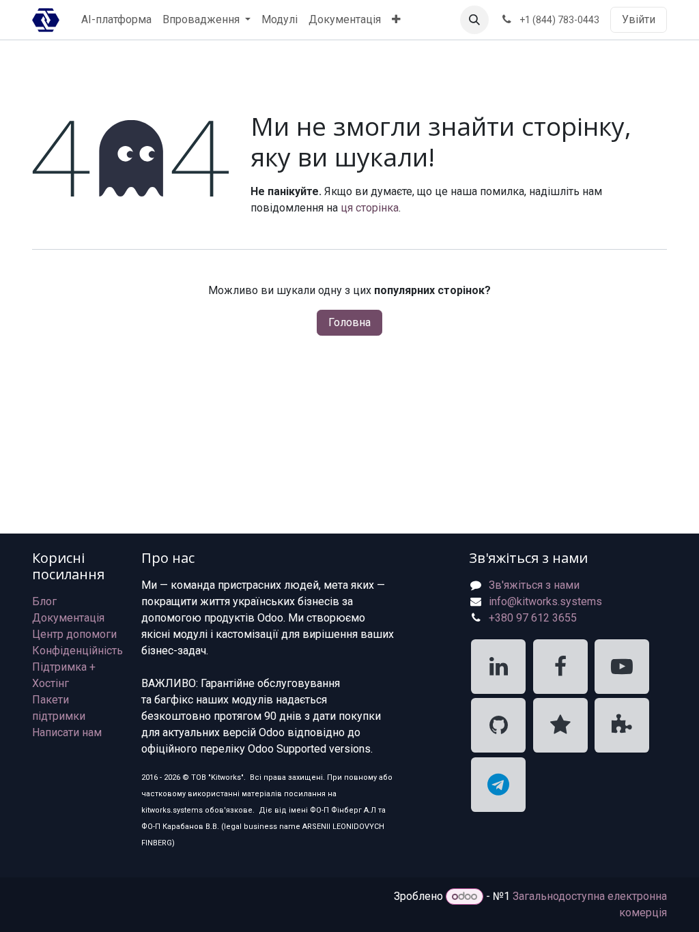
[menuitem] (116, 19)
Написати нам (67, 732)
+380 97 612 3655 (533, 617)
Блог (44, 601)
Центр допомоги (74, 634)
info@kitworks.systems (545, 601)
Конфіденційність (77, 650)
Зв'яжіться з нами (534, 585)
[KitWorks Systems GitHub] (498, 725)
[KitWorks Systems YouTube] (622, 666)
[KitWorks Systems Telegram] (498, 784)
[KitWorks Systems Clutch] (560, 725)
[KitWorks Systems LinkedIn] (498, 666)
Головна (349, 322)
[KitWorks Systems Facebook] (560, 666)
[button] (474, 19)
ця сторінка (370, 207)
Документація (68, 617)
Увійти (638, 19)
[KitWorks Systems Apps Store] (622, 725)
